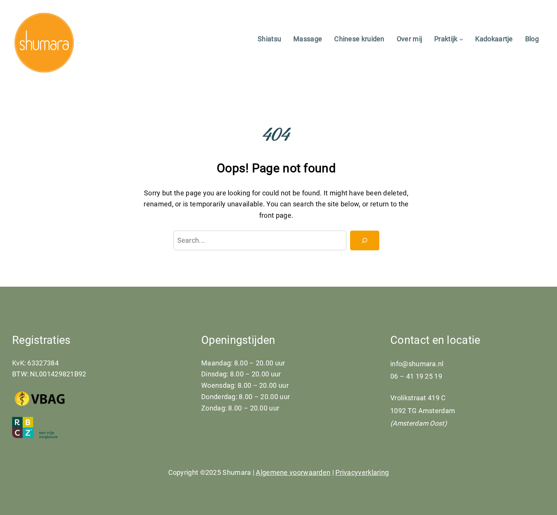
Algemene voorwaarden (293, 472)
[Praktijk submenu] (461, 39)
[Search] (364, 240)
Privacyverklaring (362, 472)
